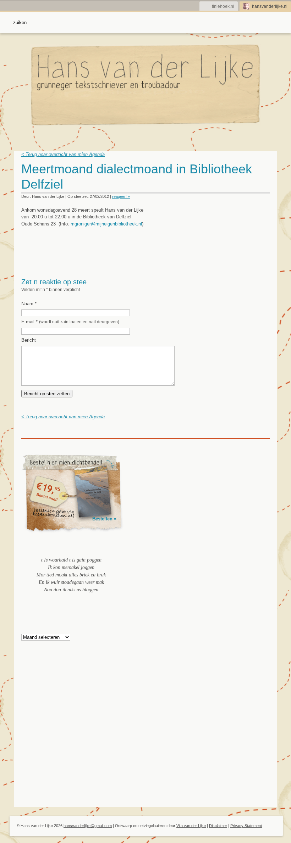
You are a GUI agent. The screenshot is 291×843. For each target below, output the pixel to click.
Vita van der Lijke (191, 826)
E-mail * (70, 321)
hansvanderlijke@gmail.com (88, 826)
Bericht (28, 340)
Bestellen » (104, 518)
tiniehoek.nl (223, 6)
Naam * (29, 303)
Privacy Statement (246, 826)
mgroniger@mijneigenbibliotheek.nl (106, 224)
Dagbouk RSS (265, 171)
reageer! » (121, 196)
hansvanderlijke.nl (269, 6)
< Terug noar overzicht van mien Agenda (63, 154)
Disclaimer (218, 826)
